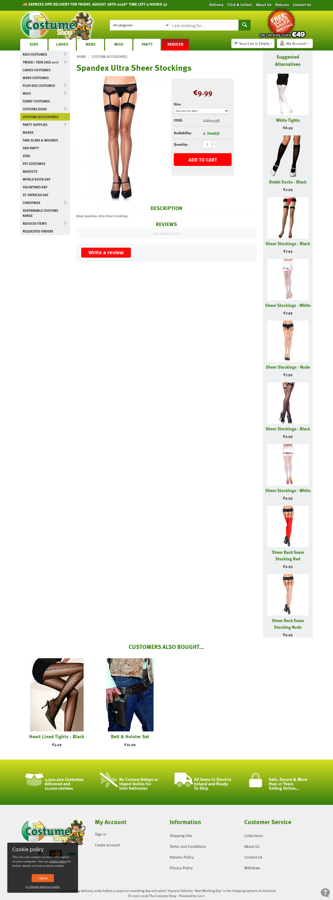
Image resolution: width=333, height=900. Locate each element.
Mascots (30, 171)
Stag (26, 155)
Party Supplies (35, 124)
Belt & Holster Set (130, 736)
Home (81, 56)
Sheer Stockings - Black (287, 243)
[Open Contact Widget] (325, 893)
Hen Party (31, 148)
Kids (34, 44)
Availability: (183, 132)
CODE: (178, 120)
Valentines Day (35, 187)
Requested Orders (38, 231)
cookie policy (57, 861)
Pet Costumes (34, 163)
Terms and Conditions (188, 846)
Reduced (175, 44)
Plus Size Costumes (39, 85)
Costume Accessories (40, 116)
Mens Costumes (36, 77)
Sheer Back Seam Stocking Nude (288, 623)
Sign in (100, 834)
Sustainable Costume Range (40, 213)
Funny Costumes (36, 101)
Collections (253, 836)
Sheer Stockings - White (288, 305)
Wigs (118, 44)
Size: (177, 104)
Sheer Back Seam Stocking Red (288, 555)
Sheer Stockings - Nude (288, 367)
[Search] (244, 25)
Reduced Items (35, 223)
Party (147, 44)
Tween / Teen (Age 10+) (40, 62)
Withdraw (252, 868)
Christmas (31, 202)
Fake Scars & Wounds (40, 140)
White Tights (288, 120)
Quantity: (181, 144)
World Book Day (36, 179)
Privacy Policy (181, 868)
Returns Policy (182, 857)
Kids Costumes (35, 54)
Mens (91, 44)
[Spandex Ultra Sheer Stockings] (120, 139)
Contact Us (253, 857)
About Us (252, 846)
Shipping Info (181, 836)
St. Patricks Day (36, 194)
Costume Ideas (35, 108)
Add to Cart (202, 159)
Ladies (62, 44)
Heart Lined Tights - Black (56, 736)
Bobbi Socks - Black (287, 181)
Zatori (201, 895)
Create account (107, 845)
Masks (28, 132)
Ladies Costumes (36, 69)
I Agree (43, 878)
